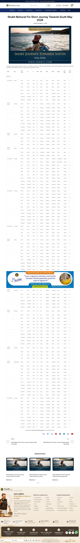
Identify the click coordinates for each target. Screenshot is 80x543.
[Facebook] (66, 532)
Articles (71, 497)
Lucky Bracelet (37, 497)
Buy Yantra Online (50, 510)
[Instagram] (73, 532)
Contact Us (60, 501)
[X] (70, 532)
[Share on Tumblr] (60, 434)
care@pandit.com (58, 532)
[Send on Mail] (72, 434)
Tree (35, 504)
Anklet (47, 497)
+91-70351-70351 (21, 532)
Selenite (36, 506)
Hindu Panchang (73, 506)
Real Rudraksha (49, 508)
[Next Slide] (77, 1)
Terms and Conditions (62, 508)
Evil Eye (48, 501)
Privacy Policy (61, 506)
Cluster (48, 499)
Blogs (59, 499)
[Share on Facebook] (47, 434)
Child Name (72, 504)
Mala (47, 506)
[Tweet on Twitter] (51, 434)
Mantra (71, 508)
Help (59, 504)
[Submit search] (48, 5)
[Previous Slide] (3, 1)
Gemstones (48, 504)
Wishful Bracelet (38, 499)
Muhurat (71, 510)
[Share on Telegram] (64, 434)
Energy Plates (37, 501)
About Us (60, 497)
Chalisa (71, 501)
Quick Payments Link (62, 510)
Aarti (71, 499)
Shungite (36, 508)
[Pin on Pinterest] (56, 434)
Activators (36, 510)
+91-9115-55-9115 (33, 532)
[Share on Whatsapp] (68, 434)
